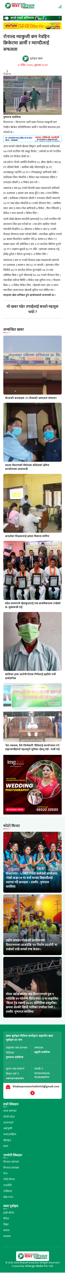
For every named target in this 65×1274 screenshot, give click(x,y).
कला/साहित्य (9, 1134)
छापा (5, 1146)
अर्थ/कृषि (7, 1128)
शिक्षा (5, 1224)
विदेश (6, 1218)
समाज (6, 1230)
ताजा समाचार (10, 1111)
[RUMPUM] (32, 26)
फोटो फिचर (9, 1179)
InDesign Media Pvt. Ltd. (39, 1266)
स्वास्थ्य (7, 1236)
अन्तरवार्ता (8, 1122)
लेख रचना (8, 1197)
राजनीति (7, 1185)
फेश (5, 1173)
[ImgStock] (32, 785)
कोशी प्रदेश (9, 1116)
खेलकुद (7, 1140)
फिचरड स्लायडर (11, 1167)
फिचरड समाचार (11, 1162)
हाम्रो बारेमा (8, 1213)
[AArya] (32, 19)
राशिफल (7, 1191)
